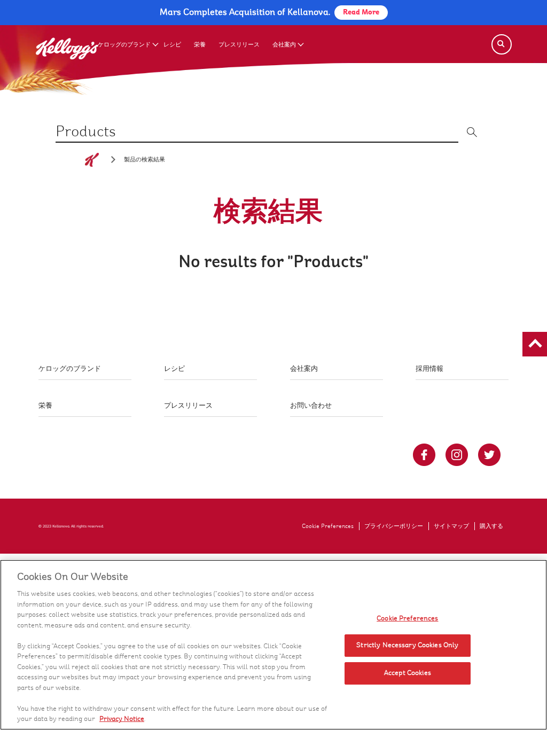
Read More (361, 12)
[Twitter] (489, 455)
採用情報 (429, 368)
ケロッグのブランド (124, 45)
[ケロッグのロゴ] (92, 160)
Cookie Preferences (407, 618)
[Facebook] (424, 455)
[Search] (501, 44)
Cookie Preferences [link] (328, 526)
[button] (534, 344)
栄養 (200, 45)
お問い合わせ (311, 405)
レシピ (172, 45)
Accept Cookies (407, 673)
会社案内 (284, 45)
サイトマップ (451, 526)
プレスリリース (239, 45)
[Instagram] (457, 455)
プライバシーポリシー (393, 526)
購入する (491, 526)
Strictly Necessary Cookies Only (407, 645)
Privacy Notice (121, 719)
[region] (273, 645)
